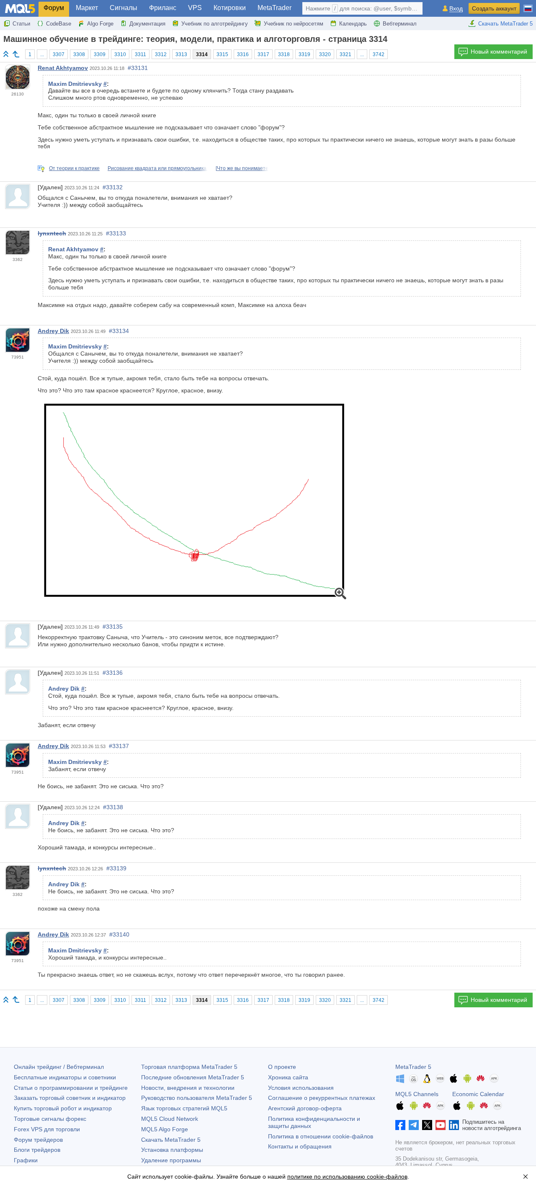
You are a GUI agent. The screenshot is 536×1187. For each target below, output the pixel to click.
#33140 (119, 934)
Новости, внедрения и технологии (187, 1087)
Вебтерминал (400, 24)
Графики (26, 1160)
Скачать (171, 1139)
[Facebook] (400, 1125)
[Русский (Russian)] (528, 5)
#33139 (116, 868)
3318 (284, 54)
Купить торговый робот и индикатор (63, 1108)
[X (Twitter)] (427, 1125)
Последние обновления (192, 1077)
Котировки (230, 7)
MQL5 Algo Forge (164, 1129)
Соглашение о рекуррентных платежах (321, 1097)
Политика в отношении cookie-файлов (320, 1136)
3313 (181, 54)
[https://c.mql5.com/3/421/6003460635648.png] (195, 501)
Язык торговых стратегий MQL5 (184, 1108)
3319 (304, 54)
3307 (58, 54)
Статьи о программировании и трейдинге (71, 1087)
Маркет (87, 7)
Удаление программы (171, 1160)
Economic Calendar (478, 1094)
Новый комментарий (499, 51)
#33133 (116, 233)
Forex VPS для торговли (47, 1129)
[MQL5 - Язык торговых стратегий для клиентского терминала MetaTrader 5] (20, 8)
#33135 (113, 626)
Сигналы (123, 7)
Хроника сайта (288, 1077)
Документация (147, 24)
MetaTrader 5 (413, 1066)
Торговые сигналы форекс (50, 1118)
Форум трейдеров (38, 1139)
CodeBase (58, 24)
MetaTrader (274, 7)
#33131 (138, 68)
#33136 (113, 672)
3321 (345, 54)
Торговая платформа (189, 1066)
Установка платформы (172, 1149)
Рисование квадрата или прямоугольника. (158, 168)
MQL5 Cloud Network (169, 1118)
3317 (263, 54)
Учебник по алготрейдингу (214, 24)
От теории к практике (74, 168)
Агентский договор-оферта (305, 1108)
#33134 (119, 331)
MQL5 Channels (416, 1094)
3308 (79, 54)
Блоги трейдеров (37, 1149)
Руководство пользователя (196, 1097)
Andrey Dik (53, 331)
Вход (456, 8)
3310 (120, 54)
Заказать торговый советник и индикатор (70, 1097)
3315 (222, 54)
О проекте (282, 1066)
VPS (195, 7)
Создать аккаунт (494, 8)
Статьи (21, 24)
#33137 (119, 746)
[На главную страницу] (5, 54)
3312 (161, 54)
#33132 (113, 187)
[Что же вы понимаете (242, 168)
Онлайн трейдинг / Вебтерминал (59, 1066)
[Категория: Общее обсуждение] (16, 54)
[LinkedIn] (454, 1125)
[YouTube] (441, 1125)
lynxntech (52, 233)
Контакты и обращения (300, 1146)
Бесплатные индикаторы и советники (65, 1077)
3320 (325, 54)
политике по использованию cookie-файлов (347, 1176)
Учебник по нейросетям (293, 24)
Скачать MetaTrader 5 (505, 24)
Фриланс (162, 7)
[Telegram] (414, 1125)
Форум (54, 7)
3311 (140, 54)
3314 (202, 54)
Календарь (353, 24)
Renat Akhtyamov (63, 68)
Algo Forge (100, 24)
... (42, 54)
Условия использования (301, 1087)
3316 (243, 54)
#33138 (113, 807)
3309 (100, 54)
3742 (378, 54)
